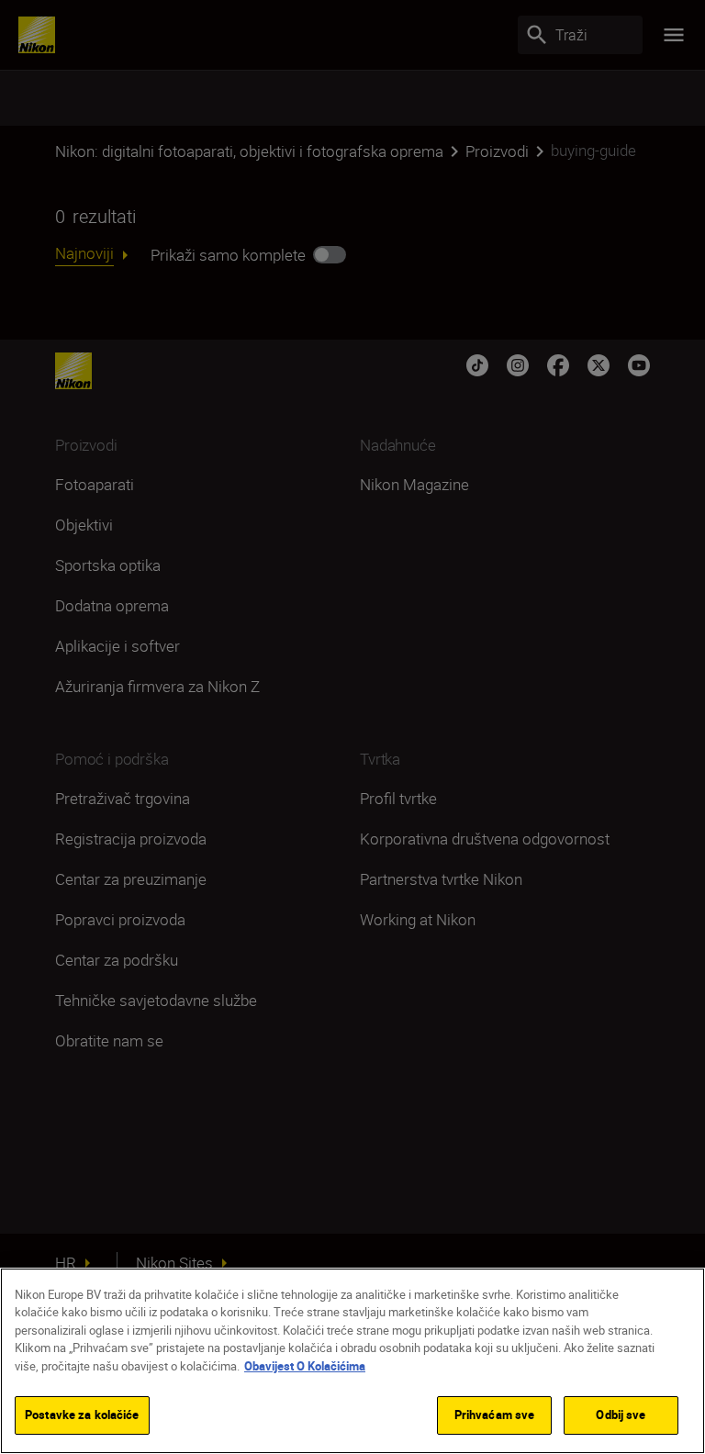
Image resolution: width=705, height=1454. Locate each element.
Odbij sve (620, 1414)
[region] (352, 1361)
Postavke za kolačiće (82, 1414)
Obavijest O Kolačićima (304, 1366)
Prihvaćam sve (494, 1414)
